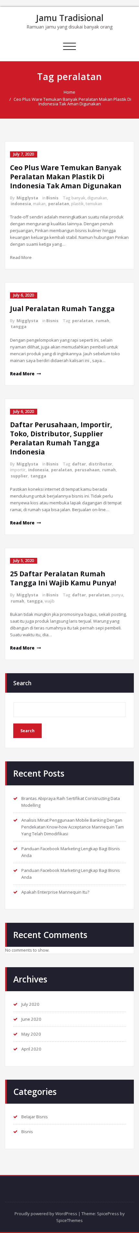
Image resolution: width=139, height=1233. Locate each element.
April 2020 (31, 1049)
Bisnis (52, 198)
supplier (19, 476)
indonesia (21, 203)
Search (22, 683)
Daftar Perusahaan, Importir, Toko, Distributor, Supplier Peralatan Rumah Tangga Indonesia (61, 438)
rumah (102, 320)
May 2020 (31, 1034)
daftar (79, 464)
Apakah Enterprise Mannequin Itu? (55, 892)
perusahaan (87, 470)
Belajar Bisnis (34, 1117)
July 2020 (30, 1004)
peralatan (58, 203)
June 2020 (31, 1019)
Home (69, 92)
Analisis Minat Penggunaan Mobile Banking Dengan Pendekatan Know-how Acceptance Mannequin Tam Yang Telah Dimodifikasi (72, 827)
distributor (100, 464)
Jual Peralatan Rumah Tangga (62, 308)
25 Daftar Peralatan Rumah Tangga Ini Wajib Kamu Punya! (63, 578)
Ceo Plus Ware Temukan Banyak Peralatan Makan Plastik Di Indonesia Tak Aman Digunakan (72, 101)
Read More (22, 374)
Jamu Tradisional (69, 18)
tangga (19, 326)
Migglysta (27, 198)
